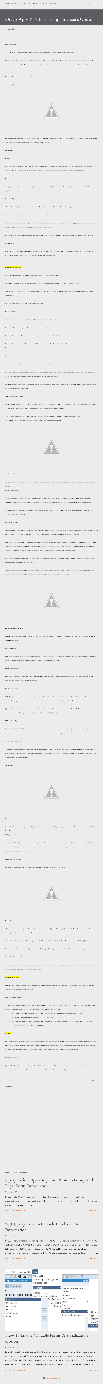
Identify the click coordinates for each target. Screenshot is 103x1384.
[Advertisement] (51, 1154)
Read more (93, 1211)
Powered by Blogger (53, 1378)
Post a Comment (18, 1211)
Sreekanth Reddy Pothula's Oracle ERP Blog (34, 3)
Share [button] (93, 1080)
